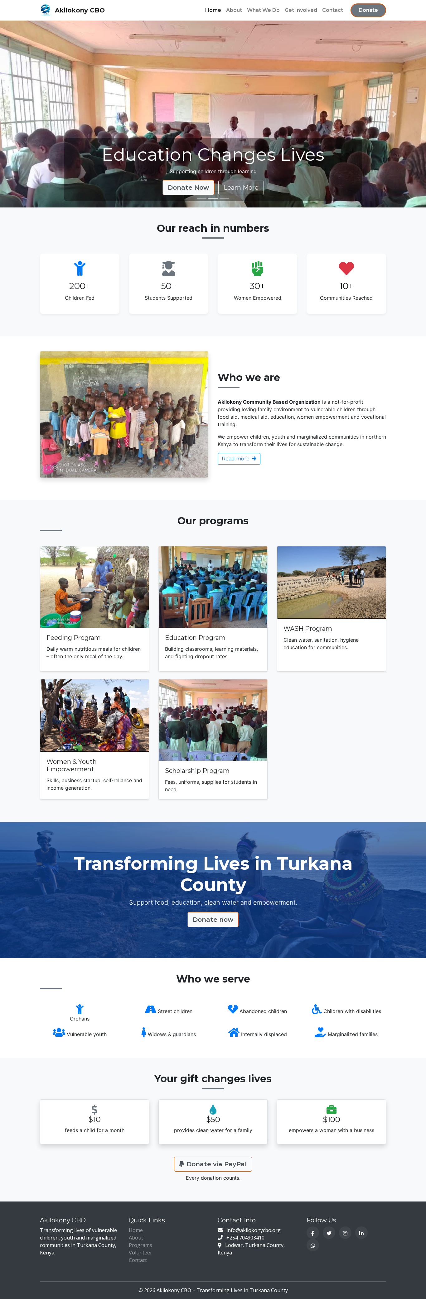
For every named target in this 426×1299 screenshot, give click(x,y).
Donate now (213, 919)
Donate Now (188, 187)
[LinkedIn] (361, 1232)
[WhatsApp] (313, 1245)
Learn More (241, 187)
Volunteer (140, 1252)
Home (213, 10)
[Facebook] (313, 1232)
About (234, 10)
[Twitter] (329, 1232)
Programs (140, 1245)
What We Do (263, 10)
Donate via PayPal (216, 1164)
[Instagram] (345, 1232)
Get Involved (301, 10)
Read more (236, 459)
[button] (32, 114)
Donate (368, 10)
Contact (332, 10)
